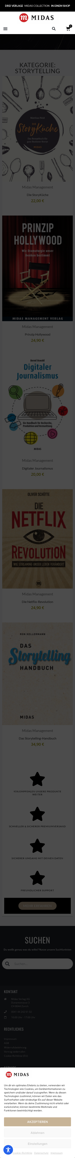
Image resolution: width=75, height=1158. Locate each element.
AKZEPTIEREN (37, 1122)
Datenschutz (41, 1152)
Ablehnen (37, 1133)
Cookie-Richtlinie (22, 1152)
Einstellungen (37, 1144)
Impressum (57, 1152)
